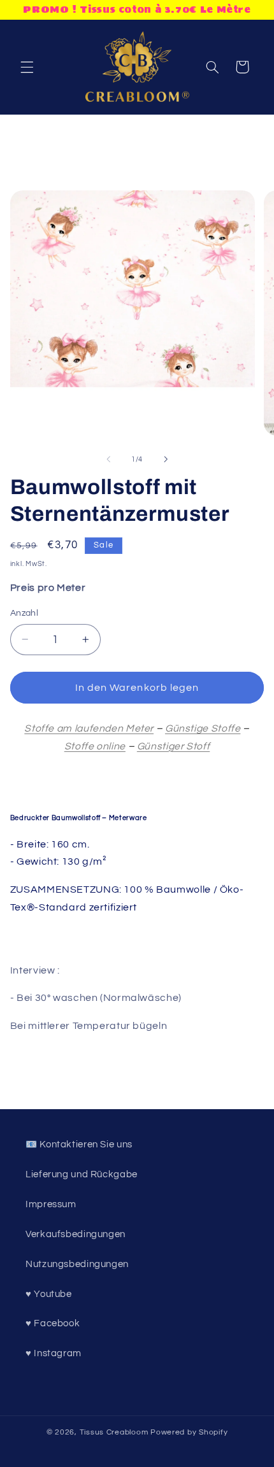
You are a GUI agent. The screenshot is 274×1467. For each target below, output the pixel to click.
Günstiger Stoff (173, 746)
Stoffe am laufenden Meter (89, 728)
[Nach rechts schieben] (166, 460)
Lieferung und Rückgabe (81, 1174)
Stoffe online (95, 746)
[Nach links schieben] (108, 460)
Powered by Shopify (188, 1432)
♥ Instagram (53, 1353)
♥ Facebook (52, 1323)
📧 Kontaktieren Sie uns (79, 1144)
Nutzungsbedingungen (77, 1264)
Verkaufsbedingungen (75, 1234)
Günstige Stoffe (202, 728)
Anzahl (24, 613)
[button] (26, 67)
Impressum (50, 1204)
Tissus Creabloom (115, 1432)
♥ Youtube (48, 1294)
